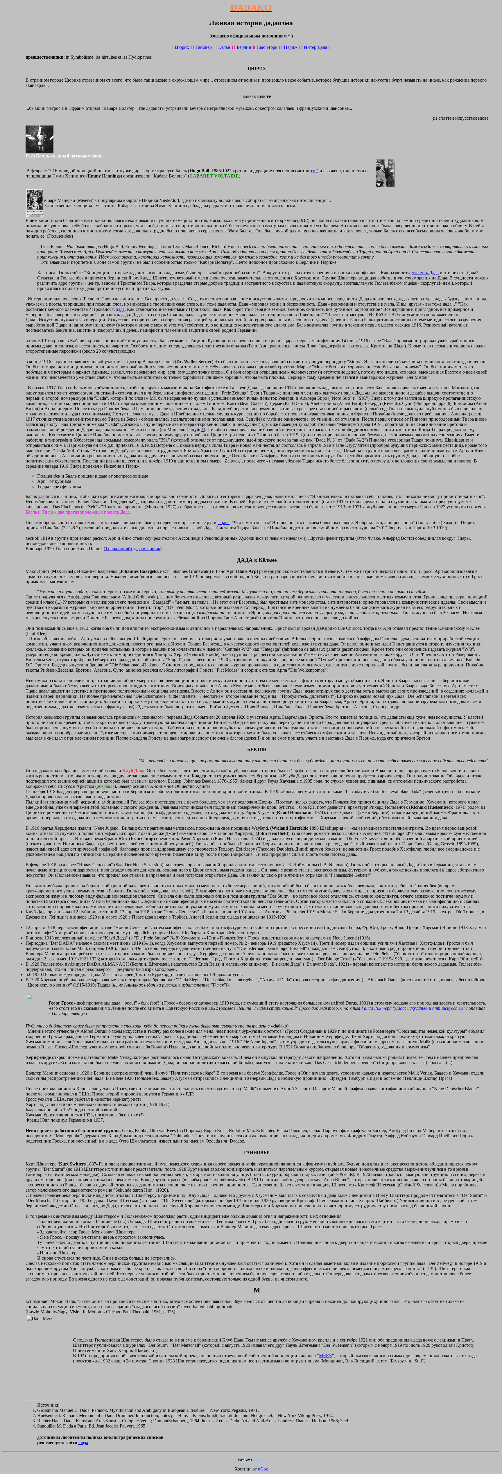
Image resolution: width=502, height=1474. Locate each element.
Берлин (244, 47)
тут (314, 170)
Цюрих (182, 47)
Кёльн (224, 47)
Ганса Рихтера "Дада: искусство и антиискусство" (413, 1008)
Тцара (224, 522)
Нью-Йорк (267, 47)
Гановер (204, 47)
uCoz (263, 1468)
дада (120, 309)
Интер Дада (315, 47)
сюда (83, 1442)
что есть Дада (425, 272)
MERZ (325, 1355)
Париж (290, 47)
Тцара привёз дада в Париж (132, 548)
